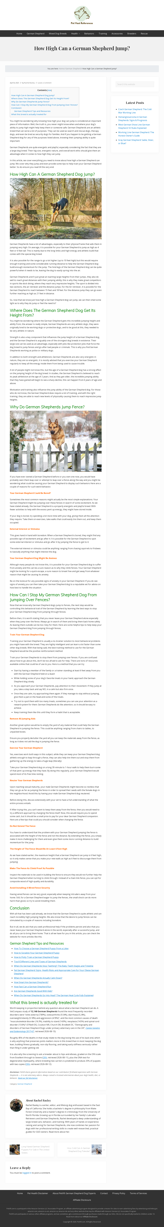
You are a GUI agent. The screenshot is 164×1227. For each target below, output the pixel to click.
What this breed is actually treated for (29, 114)
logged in (26, 1172)
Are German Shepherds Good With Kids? (33, 991)
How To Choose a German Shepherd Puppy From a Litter (41, 948)
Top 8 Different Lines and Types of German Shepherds (40, 961)
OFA (45, 1057)
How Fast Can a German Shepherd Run (32, 986)
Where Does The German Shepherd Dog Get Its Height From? (40, 98)
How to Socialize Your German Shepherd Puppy (36, 952)
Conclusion (16, 108)
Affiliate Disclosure (90, 1216)
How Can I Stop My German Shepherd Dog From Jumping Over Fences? (44, 105)
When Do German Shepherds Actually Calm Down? (38, 978)
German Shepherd (24, 1084)
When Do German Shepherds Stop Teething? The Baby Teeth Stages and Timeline (53, 966)
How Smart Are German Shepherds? (31, 982)
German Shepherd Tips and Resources (32, 111)
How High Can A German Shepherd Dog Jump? (33, 95)
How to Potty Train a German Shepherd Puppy (36, 957)
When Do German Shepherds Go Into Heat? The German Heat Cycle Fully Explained (53, 995)
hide (49, 90)
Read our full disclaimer (28, 1078)
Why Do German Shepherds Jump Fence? (30, 101)
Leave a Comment (44, 83)
